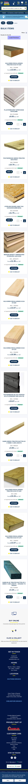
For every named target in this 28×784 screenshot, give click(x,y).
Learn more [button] (20, 776)
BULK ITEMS (10, 22)
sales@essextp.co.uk (14, 659)
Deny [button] (20, 780)
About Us (14, 739)
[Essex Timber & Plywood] (6, 1)
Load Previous (14, 37)
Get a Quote (14, 737)
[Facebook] (12, 758)
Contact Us (14, 747)
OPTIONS (14, 76)
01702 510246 (14, 657)
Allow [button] (8, 780)
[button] (14, 80)
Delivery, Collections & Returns (14, 742)
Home (3, 22)
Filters (23, 32)
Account (14, 741)
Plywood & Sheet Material (16, 13)
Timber (4, 13)
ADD (8, 123)
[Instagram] (15, 758)
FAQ (14, 749)
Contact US (14, 656)
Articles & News (14, 744)
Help (14, 746)
